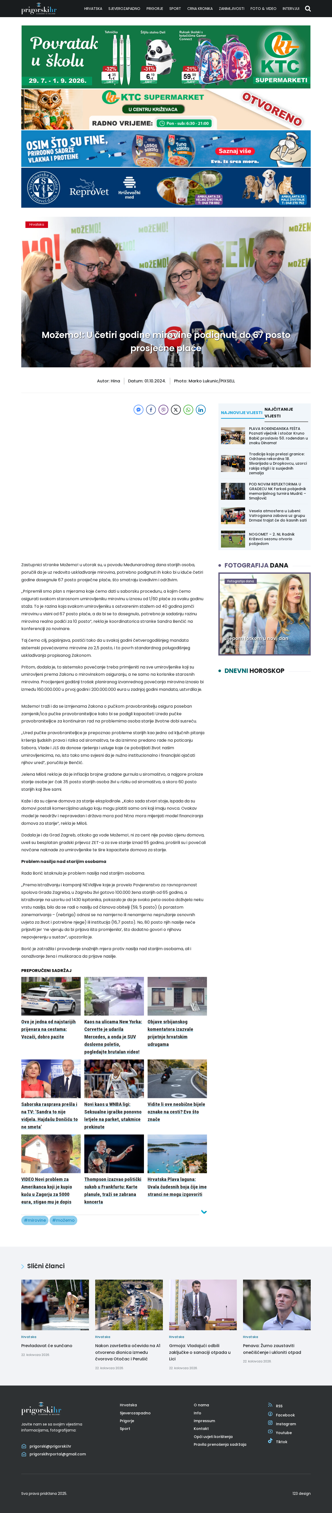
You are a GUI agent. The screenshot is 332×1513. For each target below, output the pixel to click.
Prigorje (155, 8)
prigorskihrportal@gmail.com (58, 1454)
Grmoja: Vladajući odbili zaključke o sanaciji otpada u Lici (200, 1352)
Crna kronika (200, 8)
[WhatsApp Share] (188, 410)
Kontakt (201, 1428)
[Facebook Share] (151, 410)
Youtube (284, 1432)
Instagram (286, 1424)
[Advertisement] (114, 452)
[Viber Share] (163, 410)
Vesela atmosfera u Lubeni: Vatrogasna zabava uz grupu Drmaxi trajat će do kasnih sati (278, 515)
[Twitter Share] (176, 410)
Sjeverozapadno (124, 8)
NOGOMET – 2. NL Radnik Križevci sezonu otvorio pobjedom (272, 539)
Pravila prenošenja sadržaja (220, 1444)
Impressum (204, 1420)
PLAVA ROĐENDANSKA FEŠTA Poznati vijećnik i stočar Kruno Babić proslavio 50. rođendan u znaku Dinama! (278, 435)
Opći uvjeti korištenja (213, 1436)
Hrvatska (93, 8)
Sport (175, 8)
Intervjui (291, 8)
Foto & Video (263, 8)
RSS (279, 1406)
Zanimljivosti (231, 8)
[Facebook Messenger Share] (138, 410)
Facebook (285, 1415)
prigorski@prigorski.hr (50, 1446)
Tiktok (281, 1441)
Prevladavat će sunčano (46, 1346)
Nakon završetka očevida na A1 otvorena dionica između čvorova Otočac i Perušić (127, 1352)
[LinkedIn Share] (201, 410)
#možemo (63, 1220)
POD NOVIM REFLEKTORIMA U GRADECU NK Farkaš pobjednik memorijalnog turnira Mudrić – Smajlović (277, 491)
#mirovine (35, 1220)
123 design (302, 1493)
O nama (201, 1405)
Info (197, 1413)
